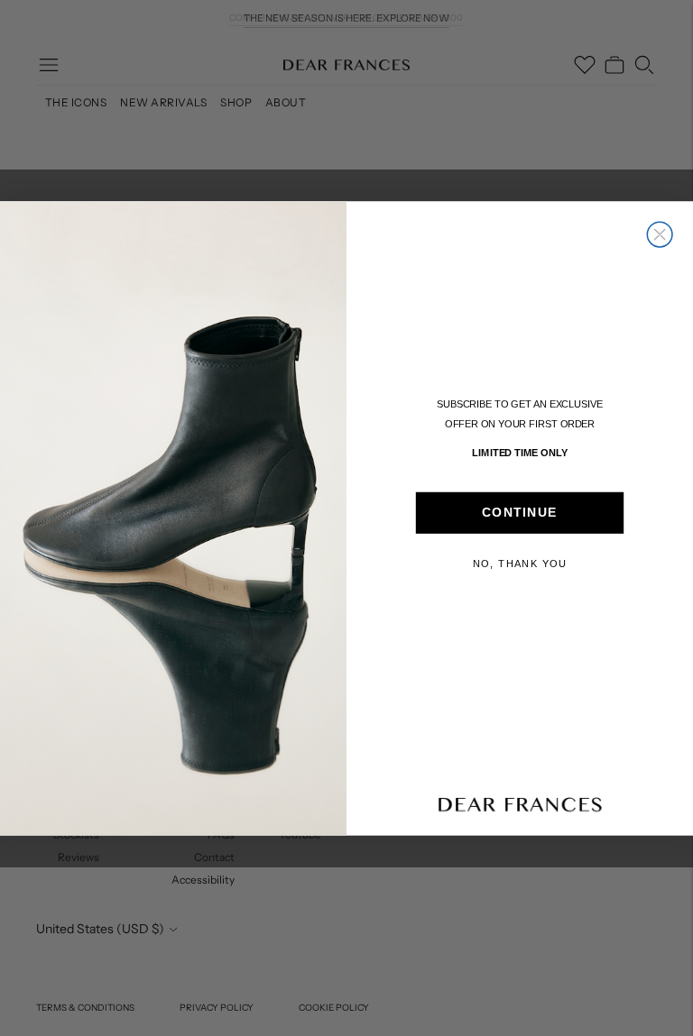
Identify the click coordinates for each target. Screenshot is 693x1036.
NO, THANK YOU (520, 563)
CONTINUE (520, 512)
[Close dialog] (659, 234)
